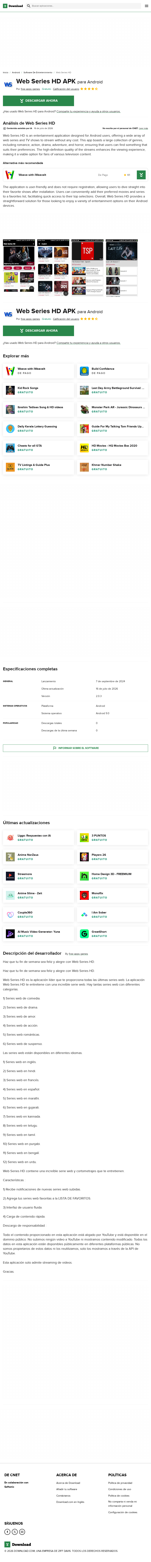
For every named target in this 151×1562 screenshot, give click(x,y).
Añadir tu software (66, 1489)
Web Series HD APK (59, 81)
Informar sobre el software (78, 748)
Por (28, 89)
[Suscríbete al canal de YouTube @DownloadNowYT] (22, 1532)
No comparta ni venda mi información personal (122, 1503)
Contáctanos (63, 1495)
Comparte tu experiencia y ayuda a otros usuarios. (89, 111)
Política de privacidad (120, 1483)
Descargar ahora (41, 101)
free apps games (78, 953)
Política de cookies (118, 1495)
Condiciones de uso (119, 1489)
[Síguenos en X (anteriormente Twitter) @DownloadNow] (15, 1532)
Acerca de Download (68, 1483)
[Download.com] (13, 6)
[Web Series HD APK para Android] (8, 84)
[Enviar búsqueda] (29, 6)
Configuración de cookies (122, 1512)
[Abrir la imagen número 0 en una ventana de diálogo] (19, 268)
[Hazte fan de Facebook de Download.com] (7, 1532)
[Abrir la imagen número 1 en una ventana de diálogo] (53, 268)
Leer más (143, 128)
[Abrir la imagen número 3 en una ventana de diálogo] (122, 268)
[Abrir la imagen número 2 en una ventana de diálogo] (87, 268)
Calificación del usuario (66, 89)
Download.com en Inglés (70, 1502)
